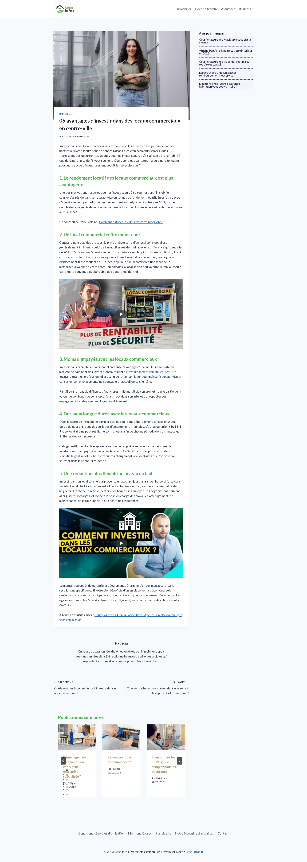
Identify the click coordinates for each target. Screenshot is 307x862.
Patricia (68, 136)
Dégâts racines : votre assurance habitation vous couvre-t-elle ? (219, 85)
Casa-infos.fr (194, 852)
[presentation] (77, 737)
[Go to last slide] (63, 761)
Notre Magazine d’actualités (194, 833)
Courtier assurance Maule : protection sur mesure (225, 41)
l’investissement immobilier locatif (149, 372)
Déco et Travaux (206, 9)
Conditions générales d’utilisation (101, 833)
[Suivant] (179, 761)
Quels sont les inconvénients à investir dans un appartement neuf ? (85, 688)
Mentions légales (140, 833)
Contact (223, 833)
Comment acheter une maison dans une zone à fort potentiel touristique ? (158, 688)
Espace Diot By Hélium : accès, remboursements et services (218, 74)
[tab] (67, 770)
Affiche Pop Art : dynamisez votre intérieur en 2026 (225, 52)
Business (245, 9)
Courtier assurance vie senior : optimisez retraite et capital (224, 63)
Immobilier (184, 9)
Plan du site (163, 833)
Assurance (228, 9)
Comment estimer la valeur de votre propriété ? (131, 222)
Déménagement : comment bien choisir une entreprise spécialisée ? (75, 766)
